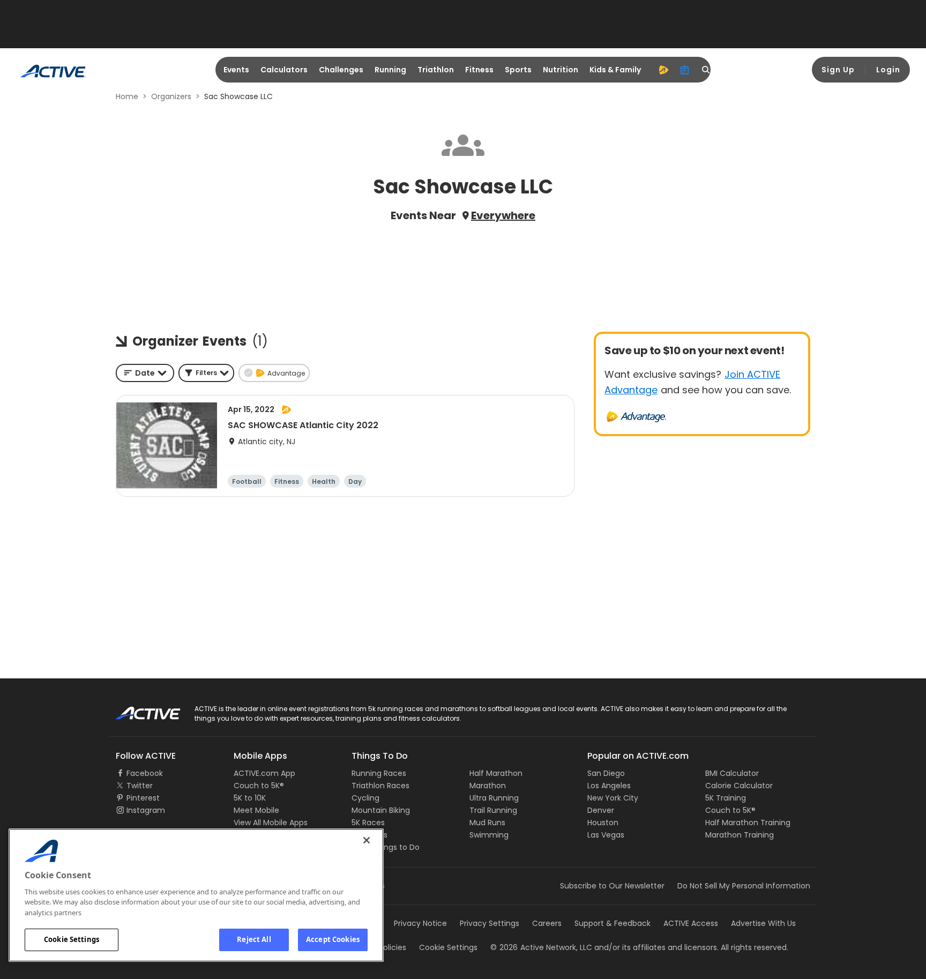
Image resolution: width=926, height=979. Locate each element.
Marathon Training (739, 834)
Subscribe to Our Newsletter (612, 885)
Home (127, 96)
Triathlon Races (380, 785)
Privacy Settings (489, 923)
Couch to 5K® (259, 785)
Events (236, 69)
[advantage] (663, 69)
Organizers (171, 96)
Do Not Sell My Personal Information (743, 885)
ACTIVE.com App (264, 773)
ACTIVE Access (690, 923)
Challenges (341, 69)
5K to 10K (250, 798)
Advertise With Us (763, 923)
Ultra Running (494, 798)
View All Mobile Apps (271, 822)
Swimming (489, 834)
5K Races (368, 822)
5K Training (725, 798)
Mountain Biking (381, 810)
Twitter (139, 785)
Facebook (144, 773)
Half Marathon (495, 773)
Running (390, 69)
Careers (547, 923)
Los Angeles (609, 785)
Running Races (379, 773)
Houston (602, 822)
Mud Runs (487, 822)
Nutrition (560, 69)
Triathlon (435, 69)
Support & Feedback (612, 923)
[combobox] (145, 373)
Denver (600, 810)
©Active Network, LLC (541, 947)
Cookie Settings (71, 939)
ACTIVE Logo (138, 709)
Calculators (284, 69)
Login (888, 69)
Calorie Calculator (739, 785)
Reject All (254, 939)
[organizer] (684, 69)
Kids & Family (615, 69)
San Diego (606, 773)
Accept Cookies (333, 939)
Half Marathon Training (747, 822)
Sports (518, 69)
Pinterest (143, 798)
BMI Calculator (732, 773)
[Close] (366, 840)
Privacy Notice (420, 923)
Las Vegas (605, 834)
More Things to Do (386, 847)
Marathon (487, 785)
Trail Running (493, 810)
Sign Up (838, 69)
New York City (612, 798)
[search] (706, 69)
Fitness (479, 69)
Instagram (145, 810)
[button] (206, 373)
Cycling (365, 798)
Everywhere (503, 215)
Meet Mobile (256, 810)
